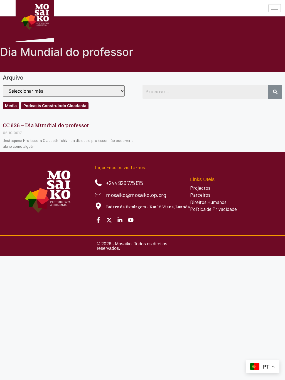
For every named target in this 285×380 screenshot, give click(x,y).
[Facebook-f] (98, 220)
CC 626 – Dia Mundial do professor (46, 125)
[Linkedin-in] (120, 220)
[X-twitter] (109, 220)
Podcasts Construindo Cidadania (54, 105)
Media (11, 105)
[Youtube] (130, 220)
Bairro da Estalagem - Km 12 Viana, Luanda (148, 207)
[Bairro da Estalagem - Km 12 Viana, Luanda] (98, 206)
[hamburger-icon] (274, 8)
